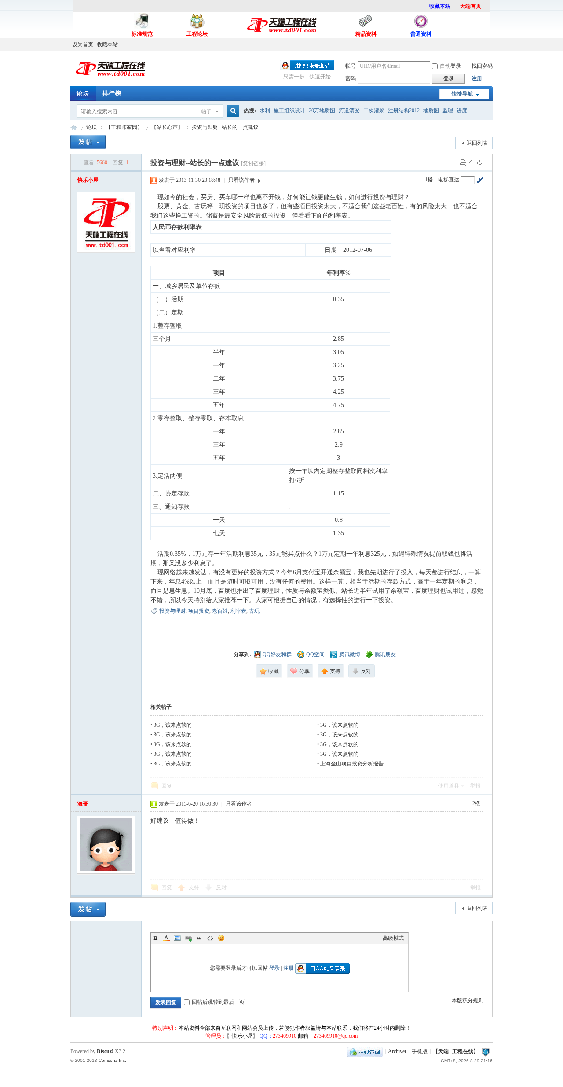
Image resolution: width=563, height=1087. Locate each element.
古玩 (254, 611)
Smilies (221, 938)
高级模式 (393, 938)
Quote (199, 938)
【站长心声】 (167, 127)
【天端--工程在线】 (73, 127)
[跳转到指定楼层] (479, 179)
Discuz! (105, 1051)
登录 (274, 968)
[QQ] (365, 1051)
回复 (166, 786)
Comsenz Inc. (112, 1060)
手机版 (420, 1051)
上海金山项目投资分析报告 (352, 764)
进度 (462, 110)
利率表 (238, 611)
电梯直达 (448, 180)
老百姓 (220, 611)
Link (188, 938)
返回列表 (477, 143)
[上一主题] (471, 162)
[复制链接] (253, 163)
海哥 (82, 804)
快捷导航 (462, 94)
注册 (477, 78)
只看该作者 (241, 180)
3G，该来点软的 (173, 725)
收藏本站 (107, 44)
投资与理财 (172, 611)
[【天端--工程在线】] (110, 80)
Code (210, 938)
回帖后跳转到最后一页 (218, 1002)
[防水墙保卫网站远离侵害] (485, 1051)
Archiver (397, 1051)
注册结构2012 (404, 110)
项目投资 (198, 611)
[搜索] (231, 111)
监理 (447, 110)
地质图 (431, 110)
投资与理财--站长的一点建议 (225, 127)
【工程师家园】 (124, 127)
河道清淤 (349, 110)
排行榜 (111, 93)
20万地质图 (322, 110)
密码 (350, 78)
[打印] (463, 162)
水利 (265, 110)
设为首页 (82, 44)
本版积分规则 (467, 1001)
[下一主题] (479, 162)
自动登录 (450, 66)
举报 (475, 786)
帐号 (350, 66)
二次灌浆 (373, 110)
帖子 (206, 111)
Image (177, 938)
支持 (195, 887)
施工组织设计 (289, 110)
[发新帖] (88, 142)
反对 (221, 887)
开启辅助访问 (490, 44)
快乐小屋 (88, 180)
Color (166, 938)
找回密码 (482, 66)
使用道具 (448, 786)
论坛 (83, 93)
